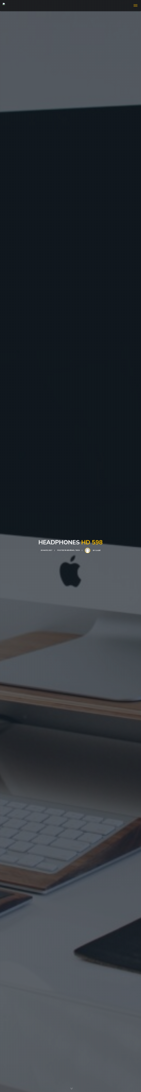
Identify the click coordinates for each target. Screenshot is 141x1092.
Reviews (70, 550)
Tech (77, 550)
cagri (97, 550)
